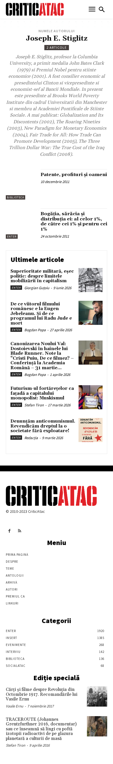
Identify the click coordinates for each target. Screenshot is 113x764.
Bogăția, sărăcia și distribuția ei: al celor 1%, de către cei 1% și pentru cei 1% (74, 221)
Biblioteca (15, 197)
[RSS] (19, 531)
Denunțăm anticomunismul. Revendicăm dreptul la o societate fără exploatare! (42, 426)
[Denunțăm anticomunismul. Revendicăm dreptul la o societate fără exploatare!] (91, 430)
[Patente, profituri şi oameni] (21, 184)
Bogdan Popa (35, 329)
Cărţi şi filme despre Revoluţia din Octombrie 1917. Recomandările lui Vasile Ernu (41, 694)
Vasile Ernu (14, 706)
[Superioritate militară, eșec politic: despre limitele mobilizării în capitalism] (91, 280)
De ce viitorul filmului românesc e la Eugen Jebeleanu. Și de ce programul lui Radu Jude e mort (41, 313)
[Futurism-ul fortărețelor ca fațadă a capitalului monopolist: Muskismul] (91, 397)
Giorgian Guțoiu (36, 287)
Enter (12, 236)
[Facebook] (9, 531)
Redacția (31, 437)
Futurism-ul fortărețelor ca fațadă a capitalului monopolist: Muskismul (42, 393)
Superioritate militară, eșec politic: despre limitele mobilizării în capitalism (42, 276)
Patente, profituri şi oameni (74, 175)
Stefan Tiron (34, 405)
